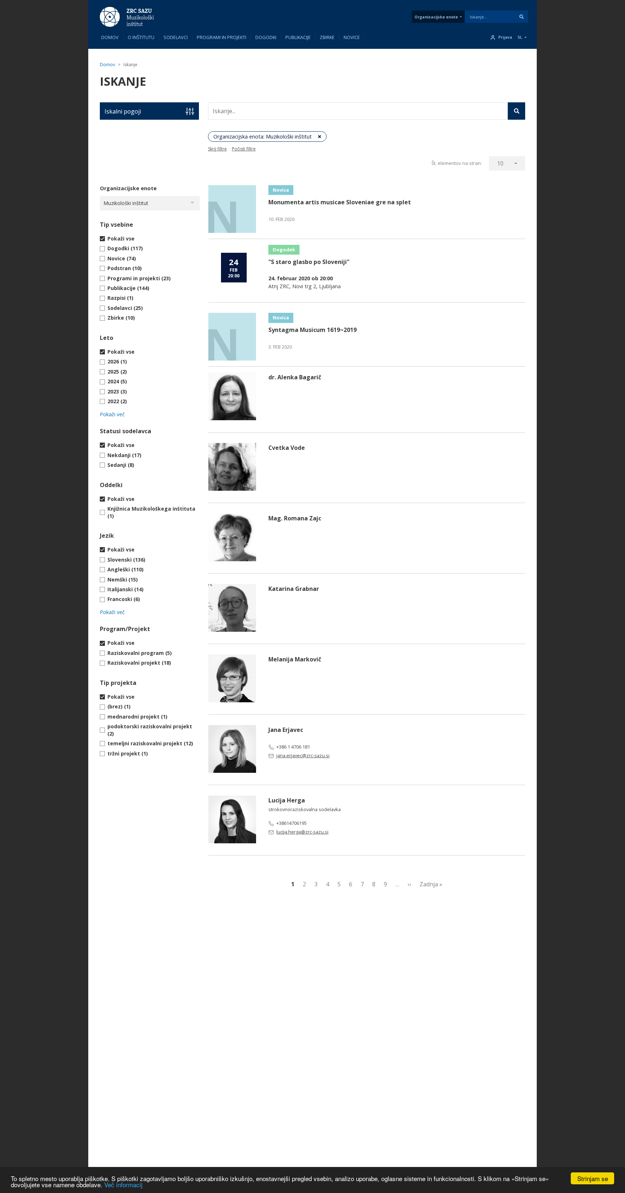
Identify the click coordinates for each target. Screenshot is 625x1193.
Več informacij (123, 1184)
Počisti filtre (244, 149)
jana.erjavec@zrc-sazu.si (302, 755)
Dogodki (265, 37)
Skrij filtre (217, 149)
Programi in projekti (221, 37)
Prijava (505, 37)
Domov (110, 37)
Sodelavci (175, 37)
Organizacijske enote (436, 17)
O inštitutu (141, 37)
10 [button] (500, 163)
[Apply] (521, 16)
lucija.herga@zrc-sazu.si (302, 831)
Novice (352, 37)
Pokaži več (112, 414)
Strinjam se (592, 1178)
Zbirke (327, 37)
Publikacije (298, 37)
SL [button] (520, 37)
